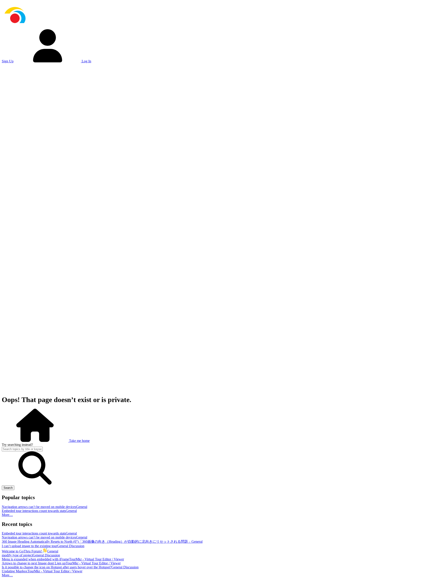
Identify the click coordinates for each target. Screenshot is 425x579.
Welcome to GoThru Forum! (22, 551)
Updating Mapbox (14, 571)
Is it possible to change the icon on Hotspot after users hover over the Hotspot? (56, 567)
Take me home (79, 441)
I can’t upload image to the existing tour (29, 546)
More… (7, 515)
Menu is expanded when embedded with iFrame (35, 559)
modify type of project (17, 555)
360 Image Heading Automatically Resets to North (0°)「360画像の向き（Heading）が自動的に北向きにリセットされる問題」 (96, 541)
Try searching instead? (17, 445)
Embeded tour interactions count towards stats (34, 511)
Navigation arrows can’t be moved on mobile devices (39, 507)
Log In (86, 61)
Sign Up (8, 61)
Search (8, 487)
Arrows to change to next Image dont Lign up (34, 563)
